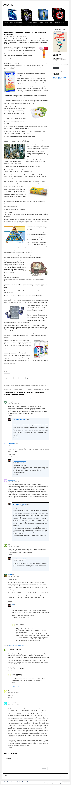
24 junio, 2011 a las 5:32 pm (13, 481)
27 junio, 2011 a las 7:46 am (18, 505)
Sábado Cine (29, 25)
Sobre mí (6, 22)
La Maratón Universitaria (59, 22)
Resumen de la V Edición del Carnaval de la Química (38, 29)
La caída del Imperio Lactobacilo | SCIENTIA (16, 645)
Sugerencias (35, 25)
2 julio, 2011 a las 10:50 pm (13, 546)
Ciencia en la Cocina (21, 25)
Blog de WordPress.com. (64, 776)
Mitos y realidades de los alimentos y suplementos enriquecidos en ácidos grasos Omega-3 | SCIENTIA (27, 686)
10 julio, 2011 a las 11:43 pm (13, 576)
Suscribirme (56, 67)
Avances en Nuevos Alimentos (30, 22)
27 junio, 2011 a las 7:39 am (18, 462)
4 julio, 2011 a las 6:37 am (18, 560)
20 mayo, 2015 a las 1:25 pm (21, 625)
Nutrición (17, 385)
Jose (13, 604)
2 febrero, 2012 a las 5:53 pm (13, 692)
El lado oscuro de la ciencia (10, 25)
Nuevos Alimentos (36, 385)
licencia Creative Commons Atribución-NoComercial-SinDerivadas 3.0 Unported (59, 77)
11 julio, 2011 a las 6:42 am (17, 606)
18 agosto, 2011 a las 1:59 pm (14, 650)
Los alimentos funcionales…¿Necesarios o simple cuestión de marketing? (25, 33)
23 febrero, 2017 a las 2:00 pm (14, 704)
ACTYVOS (11, 702)
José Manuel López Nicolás (21, 36)
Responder (10, 415)
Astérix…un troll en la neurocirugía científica (13, 29)
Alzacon (10, 574)
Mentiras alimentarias (18, 22)
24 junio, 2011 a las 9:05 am (13, 403)
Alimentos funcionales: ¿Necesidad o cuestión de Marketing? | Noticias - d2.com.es (24, 398)
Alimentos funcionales (28, 385)
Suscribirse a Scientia (58, 58)
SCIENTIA (8, 4)
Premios (11, 22)
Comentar (44, 768)
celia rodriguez (11, 480)
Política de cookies (32, 782)
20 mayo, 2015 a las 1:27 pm (17, 675)
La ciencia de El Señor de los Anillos (45, 22)
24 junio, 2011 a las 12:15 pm (13, 445)
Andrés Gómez (11, 443)
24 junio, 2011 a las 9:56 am (18, 421)
